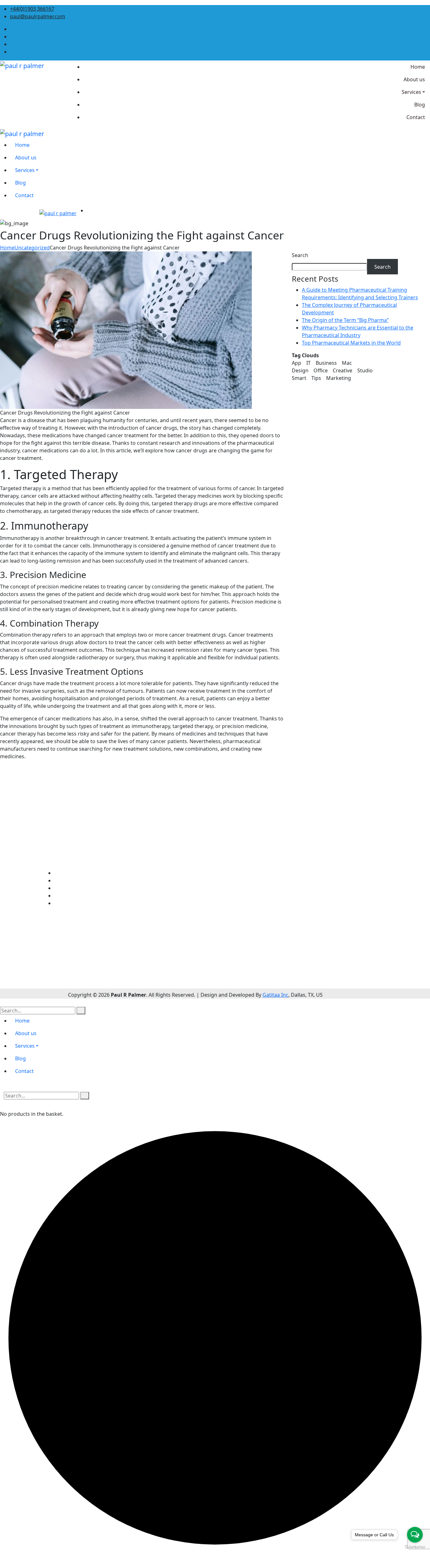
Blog (59, 895)
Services (64, 888)
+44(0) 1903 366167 (41, 968)
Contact (63, 903)
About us (65, 880)
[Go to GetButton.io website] (415, 1547)
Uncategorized (32, 247)
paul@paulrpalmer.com (37, 16)
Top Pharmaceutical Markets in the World (351, 342)
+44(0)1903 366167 (32, 8)
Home (7, 247)
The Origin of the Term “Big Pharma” (345, 320)
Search (300, 255)
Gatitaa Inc (275, 994)
